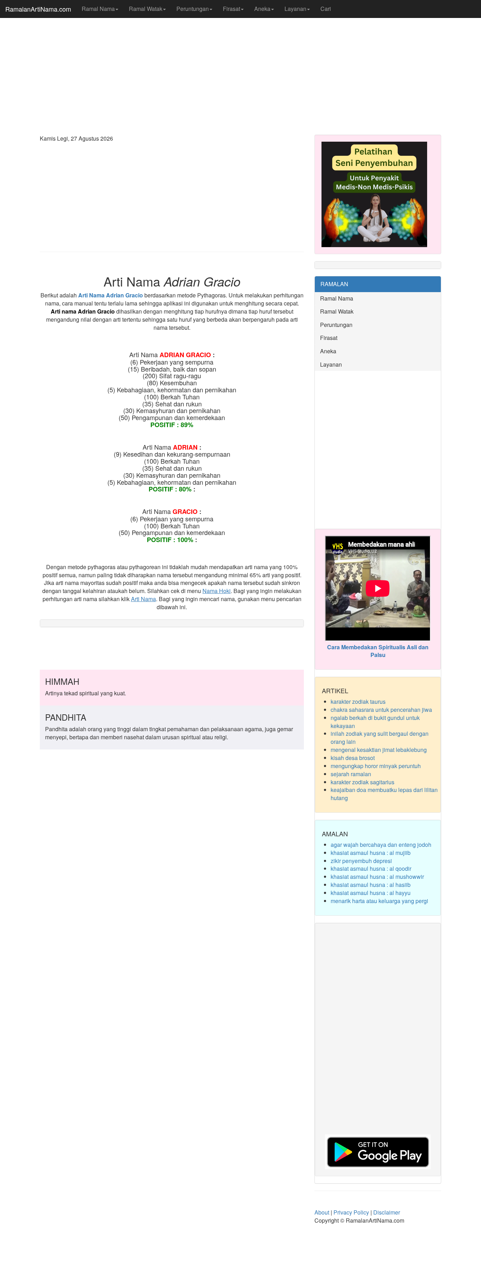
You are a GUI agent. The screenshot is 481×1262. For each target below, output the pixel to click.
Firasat (231, 9)
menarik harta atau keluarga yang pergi (379, 901)
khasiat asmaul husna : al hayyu (371, 893)
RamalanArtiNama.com (38, 8)
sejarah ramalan (351, 774)
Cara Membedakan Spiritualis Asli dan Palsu (378, 651)
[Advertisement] (240, 74)
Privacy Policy (351, 1212)
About (321, 1212)
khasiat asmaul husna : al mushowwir (377, 877)
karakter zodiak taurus (358, 701)
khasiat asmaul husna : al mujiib (371, 853)
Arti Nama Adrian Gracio (110, 295)
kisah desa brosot (353, 758)
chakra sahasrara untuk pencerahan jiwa (381, 710)
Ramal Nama (98, 9)
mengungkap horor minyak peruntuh (376, 766)
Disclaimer (386, 1212)
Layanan (295, 9)
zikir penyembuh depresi (361, 861)
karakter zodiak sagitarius (362, 782)
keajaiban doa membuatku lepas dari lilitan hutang (384, 794)
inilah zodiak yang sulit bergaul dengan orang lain (380, 737)
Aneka (262, 9)
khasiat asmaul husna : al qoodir (371, 868)
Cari (325, 9)
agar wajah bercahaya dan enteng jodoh (381, 845)
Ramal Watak (145, 9)
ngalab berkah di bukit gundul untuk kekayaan (375, 722)
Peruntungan (192, 9)
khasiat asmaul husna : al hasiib (371, 885)
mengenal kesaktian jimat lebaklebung (379, 750)
